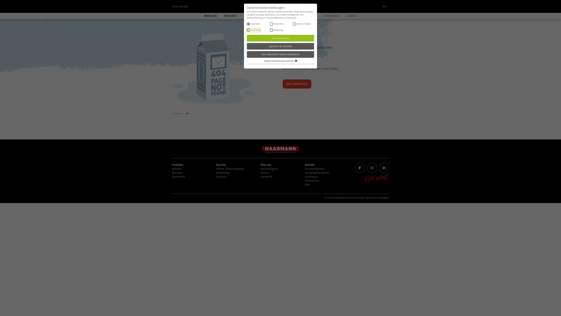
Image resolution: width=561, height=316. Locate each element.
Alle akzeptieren (280, 38)
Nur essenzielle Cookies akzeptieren (280, 54)
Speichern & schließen (280, 46)
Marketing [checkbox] (278, 30)
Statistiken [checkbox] (279, 24)
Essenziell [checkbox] (255, 24)
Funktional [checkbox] (255, 30)
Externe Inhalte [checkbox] (304, 24)
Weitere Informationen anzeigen (279, 61)
